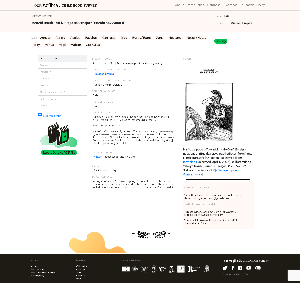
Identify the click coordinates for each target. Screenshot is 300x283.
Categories (81, 266)
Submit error (49, 115)
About (34, 266)
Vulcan (76, 45)
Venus (49, 45)
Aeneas (45, 37)
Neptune (175, 37)
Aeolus (75, 37)
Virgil (62, 45)
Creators (80, 269)
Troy (36, 45)
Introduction (37, 269)
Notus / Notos (196, 37)
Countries (81, 275)
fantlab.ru (190, 162)
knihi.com (98, 156)
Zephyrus (93, 45)
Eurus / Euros (141, 37)
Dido (124, 37)
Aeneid (60, 37)
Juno (160, 37)
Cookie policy (37, 275)
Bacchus (91, 37)
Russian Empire (241, 23)
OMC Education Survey (43, 272)
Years (78, 278)
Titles (78, 272)
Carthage (108, 37)
